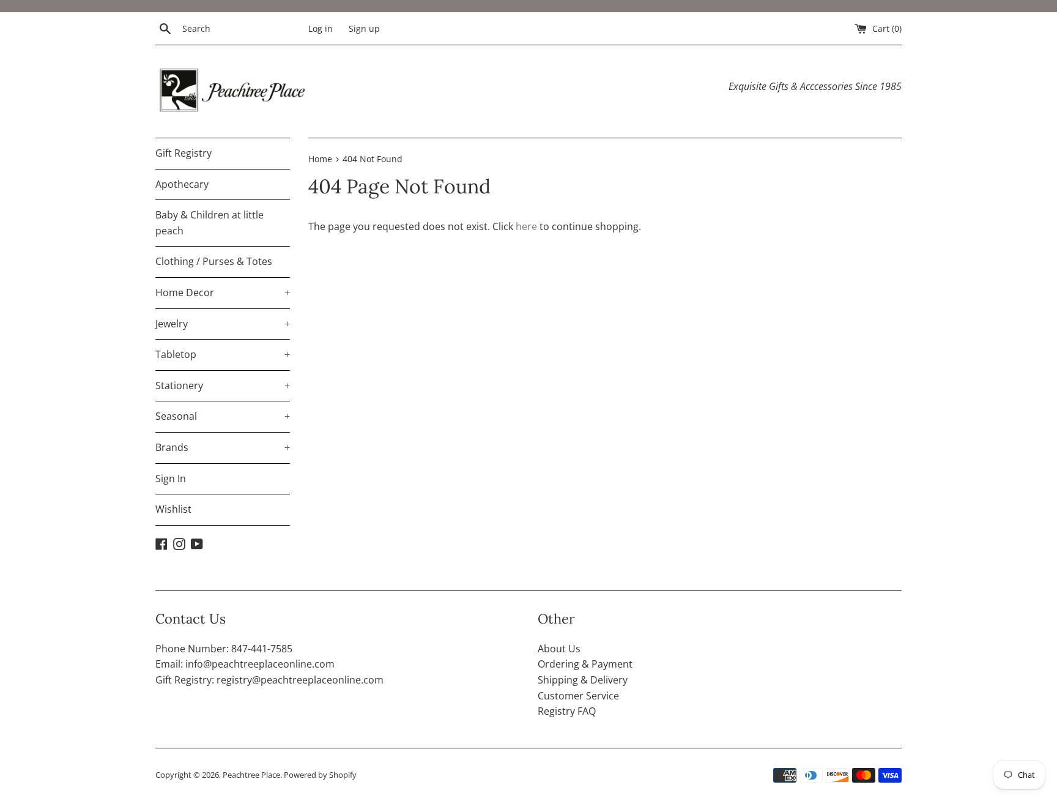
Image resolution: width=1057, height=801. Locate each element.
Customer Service (578, 695)
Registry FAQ (567, 711)
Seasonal (222, 416)
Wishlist (173, 509)
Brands (222, 447)
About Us (559, 648)
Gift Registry (183, 153)
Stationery (222, 385)
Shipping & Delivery (583, 680)
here (526, 226)
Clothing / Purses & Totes (213, 261)
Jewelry (222, 323)
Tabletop (222, 354)
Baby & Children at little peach (209, 222)
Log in (320, 28)
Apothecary (182, 184)
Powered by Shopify (320, 774)
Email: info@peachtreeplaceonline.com (245, 664)
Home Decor (222, 292)
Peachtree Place (251, 774)
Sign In (170, 478)
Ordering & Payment (585, 664)
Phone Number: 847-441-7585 (223, 648)
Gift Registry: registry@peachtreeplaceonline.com (269, 680)
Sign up (364, 28)
